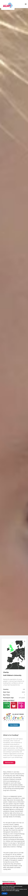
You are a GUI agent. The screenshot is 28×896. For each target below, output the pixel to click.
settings (17, 890)
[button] (25, 4)
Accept (4, 893)
